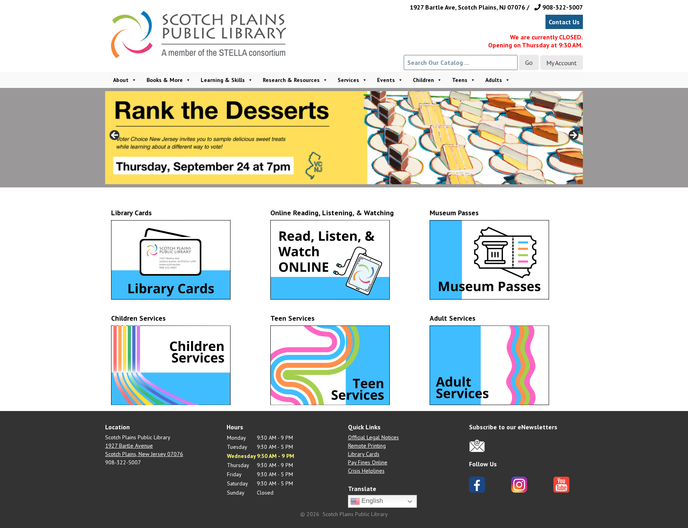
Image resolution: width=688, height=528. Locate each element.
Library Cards (363, 454)
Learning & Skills (223, 80)
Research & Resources (291, 80)
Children (423, 80)
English (371, 501)
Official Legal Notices (373, 437)
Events (386, 80)
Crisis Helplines (366, 470)
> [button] (573, 136)
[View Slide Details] (344, 137)
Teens (459, 80)
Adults (493, 80)
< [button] (115, 136)
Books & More (165, 80)
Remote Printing (367, 445)
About (121, 80)
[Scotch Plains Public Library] (202, 44)
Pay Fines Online (367, 462)
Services (348, 80)
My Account (561, 63)
